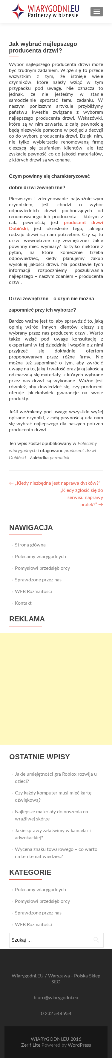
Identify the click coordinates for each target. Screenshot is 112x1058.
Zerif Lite (31, 1045)
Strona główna (30, 545)
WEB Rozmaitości (33, 591)
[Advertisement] (56, 689)
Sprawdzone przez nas (38, 579)
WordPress (79, 1045)
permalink (60, 457)
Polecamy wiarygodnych (40, 556)
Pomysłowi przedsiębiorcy (42, 568)
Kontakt (23, 603)
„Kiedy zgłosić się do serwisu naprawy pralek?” (81, 497)
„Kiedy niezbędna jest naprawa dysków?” (54, 483)
